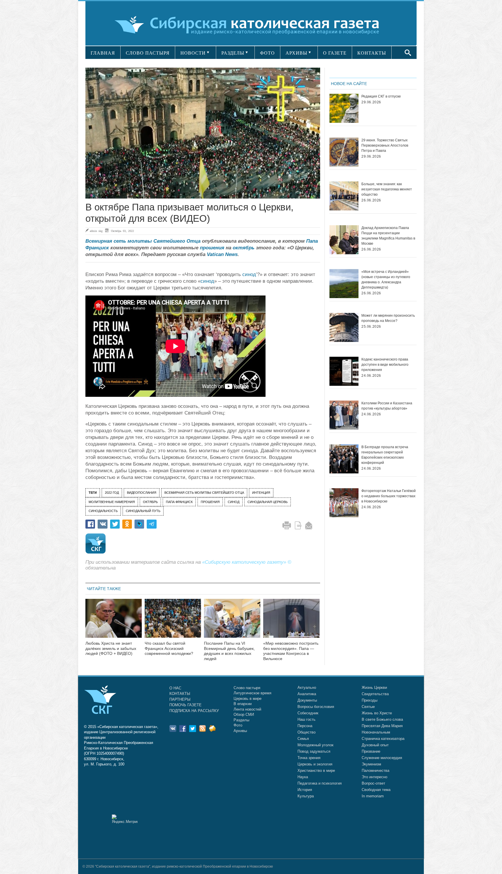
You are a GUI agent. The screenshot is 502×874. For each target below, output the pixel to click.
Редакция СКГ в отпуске (381, 96)
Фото (238, 725)
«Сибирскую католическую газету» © (246, 562)
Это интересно (374, 777)
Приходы (369, 700)
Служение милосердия (382, 758)
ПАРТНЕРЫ (180, 699)
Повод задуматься (313, 751)
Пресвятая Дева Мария (382, 726)
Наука (302, 777)
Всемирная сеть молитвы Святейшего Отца (142, 241)
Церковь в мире (247, 698)
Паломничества (375, 770)
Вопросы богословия (315, 706)
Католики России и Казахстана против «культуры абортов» (386, 405)
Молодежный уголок (315, 745)
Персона (304, 726)
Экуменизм (371, 764)
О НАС (175, 688)
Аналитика (306, 694)
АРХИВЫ (296, 53)
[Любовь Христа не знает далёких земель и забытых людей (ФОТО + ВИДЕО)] (113, 622)
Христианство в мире (316, 770)
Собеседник (307, 713)
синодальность (103, 511)
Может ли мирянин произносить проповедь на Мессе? (388, 318)
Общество (306, 732)
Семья (303, 738)
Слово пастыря (247, 688)
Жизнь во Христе (377, 713)
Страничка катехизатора (383, 738)
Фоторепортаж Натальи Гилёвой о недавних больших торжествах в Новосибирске (388, 496)
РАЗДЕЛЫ (232, 53)
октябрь (243, 248)
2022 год (112, 492)
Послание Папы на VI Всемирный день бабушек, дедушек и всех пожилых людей (229, 651)
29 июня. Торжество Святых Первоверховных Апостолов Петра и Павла (384, 145)
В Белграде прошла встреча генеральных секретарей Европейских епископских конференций (384, 455)
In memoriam (373, 796)
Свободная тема (376, 789)
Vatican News (222, 254)
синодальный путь (143, 511)
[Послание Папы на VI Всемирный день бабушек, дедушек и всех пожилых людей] (232, 622)
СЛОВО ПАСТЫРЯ (148, 53)
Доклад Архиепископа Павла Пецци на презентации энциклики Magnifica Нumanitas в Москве (388, 236)
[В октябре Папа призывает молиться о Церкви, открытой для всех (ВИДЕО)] (202, 133)
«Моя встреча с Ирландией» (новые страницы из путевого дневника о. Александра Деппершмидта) (385, 279)
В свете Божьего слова (382, 719)
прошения (212, 248)
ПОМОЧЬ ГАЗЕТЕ (185, 705)
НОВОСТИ (193, 53)
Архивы (240, 731)
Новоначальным (376, 732)
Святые (368, 706)
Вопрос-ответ (373, 783)
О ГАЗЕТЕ (335, 53)
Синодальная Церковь (268, 502)
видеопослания (141, 492)
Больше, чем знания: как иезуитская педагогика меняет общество (386, 189)
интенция (261, 492)
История (304, 789)
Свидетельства (375, 694)
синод (249, 274)
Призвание (371, 751)
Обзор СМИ (244, 714)
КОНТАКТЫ (371, 53)
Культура (305, 796)
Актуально (306, 687)
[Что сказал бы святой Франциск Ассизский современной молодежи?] (173, 622)
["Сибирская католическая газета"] (250, 24)
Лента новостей (247, 709)
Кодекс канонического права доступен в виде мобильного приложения (384, 364)
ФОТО (267, 53)
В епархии (243, 704)
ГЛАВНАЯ (103, 53)
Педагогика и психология (319, 783)
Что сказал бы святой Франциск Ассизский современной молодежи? (169, 648)
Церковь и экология (314, 764)
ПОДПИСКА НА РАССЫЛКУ (194, 711)
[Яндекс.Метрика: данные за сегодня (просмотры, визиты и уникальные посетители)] (124, 818)
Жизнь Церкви (374, 687)
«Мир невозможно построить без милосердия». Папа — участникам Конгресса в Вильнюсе (290, 651)
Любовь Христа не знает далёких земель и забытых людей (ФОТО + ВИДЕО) (110, 648)
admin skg (96, 230)
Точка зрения (308, 758)
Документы (307, 700)
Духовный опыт (375, 745)
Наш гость (306, 719)
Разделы (241, 720)
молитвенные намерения (112, 502)
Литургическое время (252, 693)
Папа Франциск (179, 502)
